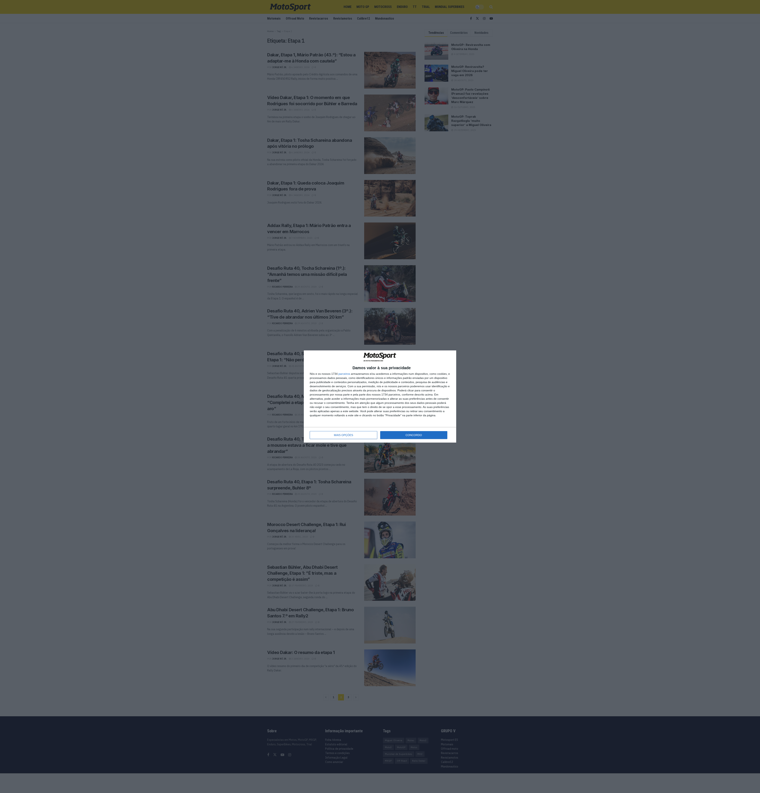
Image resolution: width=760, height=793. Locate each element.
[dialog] (380, 396)
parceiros (344, 373)
